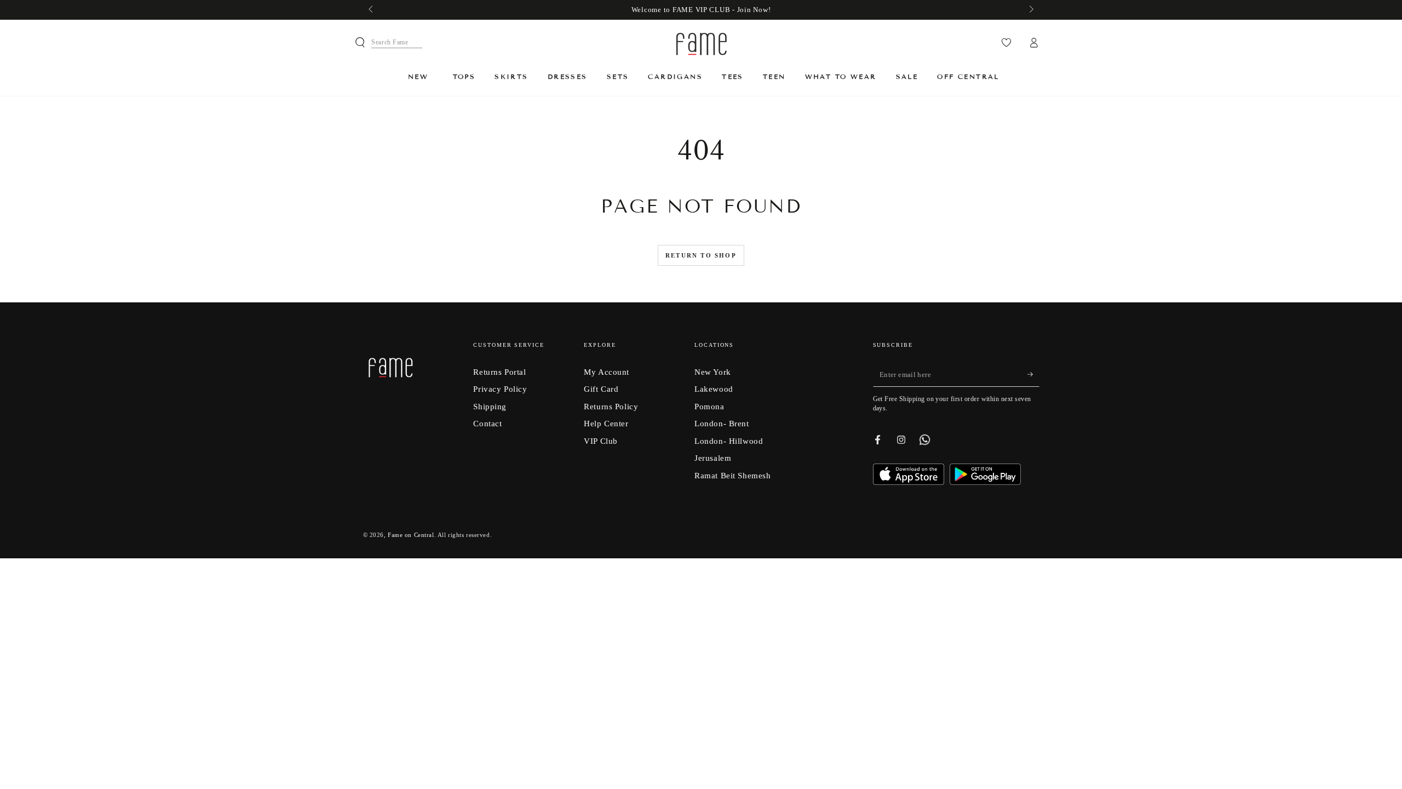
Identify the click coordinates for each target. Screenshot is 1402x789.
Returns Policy (611, 406)
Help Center (606, 423)
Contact (487, 423)
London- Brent (721, 423)
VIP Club (601, 440)
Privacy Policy (500, 388)
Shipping (490, 406)
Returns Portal (499, 371)
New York (712, 371)
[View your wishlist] (1006, 42)
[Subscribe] (1033, 374)
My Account (606, 371)
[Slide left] (372, 10)
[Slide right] (1030, 10)
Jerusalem (712, 457)
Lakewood (713, 388)
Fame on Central (411, 534)
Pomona (709, 406)
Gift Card (601, 388)
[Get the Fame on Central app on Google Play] (985, 482)
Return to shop (701, 255)
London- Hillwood (728, 440)
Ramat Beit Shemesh (732, 475)
